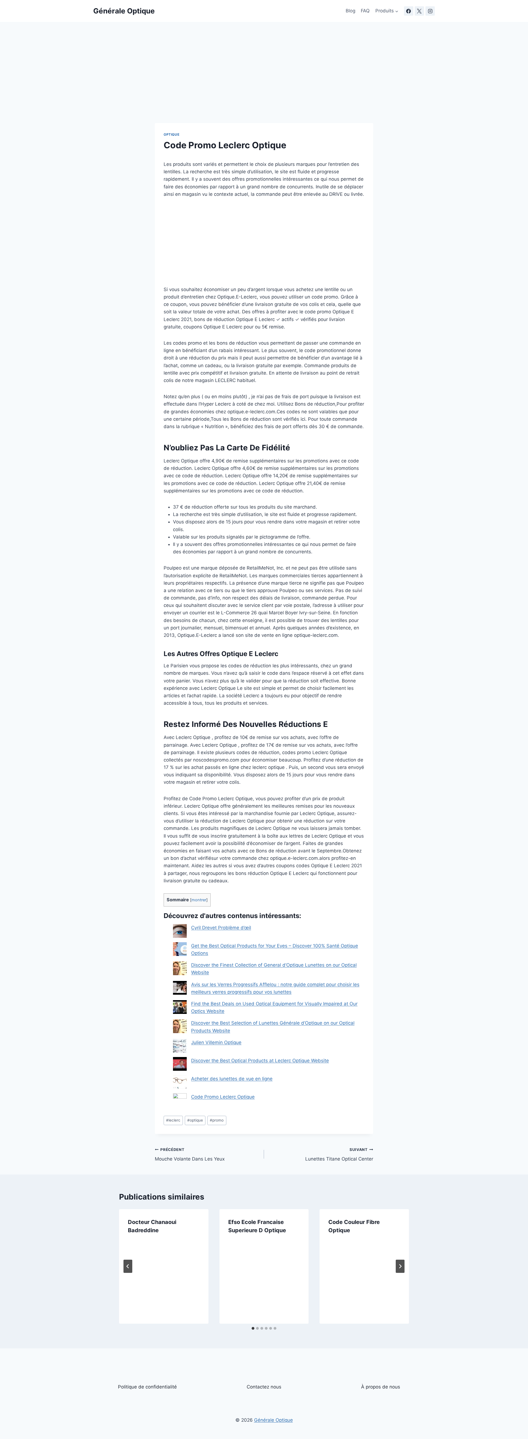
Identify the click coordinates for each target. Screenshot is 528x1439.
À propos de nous (380, 1387)
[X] (419, 11)
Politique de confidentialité (147, 1387)
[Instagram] (430, 11)
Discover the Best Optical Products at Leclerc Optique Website (260, 1060)
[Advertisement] (264, 82)
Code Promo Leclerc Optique (223, 1097)
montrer (198, 899)
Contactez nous (264, 1387)
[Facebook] (408, 11)
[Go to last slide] (127, 1266)
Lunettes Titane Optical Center (339, 1154)
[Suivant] (400, 1266)
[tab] (253, 1328)
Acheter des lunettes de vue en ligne (232, 1078)
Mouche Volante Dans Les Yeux (190, 1154)
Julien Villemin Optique (216, 1042)
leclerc (173, 1120)
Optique (171, 134)
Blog (350, 10)
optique (195, 1120)
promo (217, 1120)
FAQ (365, 10)
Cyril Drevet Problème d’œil (221, 927)
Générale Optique (273, 1420)
